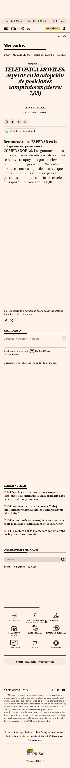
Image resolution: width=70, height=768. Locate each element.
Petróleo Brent (58, 21)
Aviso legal (19, 732)
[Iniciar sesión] (64, 28)
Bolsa (7, 55)
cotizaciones (14, 648)
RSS (49, 736)
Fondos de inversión (43, 55)
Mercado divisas (21, 55)
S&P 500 (31, 21)
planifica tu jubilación (14, 634)
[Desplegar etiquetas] (64, 338)
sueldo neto (56, 620)
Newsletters (57, 736)
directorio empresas (56, 633)
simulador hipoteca (34, 620)
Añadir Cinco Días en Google (23, 131)
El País (61, 36)
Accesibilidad (33, 736)
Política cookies (32, 732)
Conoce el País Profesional (35, 661)
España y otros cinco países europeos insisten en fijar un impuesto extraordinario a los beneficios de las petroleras (34, 496)
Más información (11, 354)
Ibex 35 (9, 21)
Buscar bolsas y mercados (21, 549)
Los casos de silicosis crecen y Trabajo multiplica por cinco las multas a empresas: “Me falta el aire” (34, 510)
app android (56, 648)
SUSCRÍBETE (53, 28)
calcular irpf (14, 620)
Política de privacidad (16, 736)
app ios (35, 648)
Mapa (43, 736)
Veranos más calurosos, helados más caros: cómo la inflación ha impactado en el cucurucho (34, 522)
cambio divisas (35, 633)
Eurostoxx (19, 567)
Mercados (14, 45)
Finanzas (34, 338)
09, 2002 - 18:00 (35, 113)
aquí (55, 362)
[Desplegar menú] (6, 28)
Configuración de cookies (52, 732)
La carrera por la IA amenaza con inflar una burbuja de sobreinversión (34, 532)
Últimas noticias (15, 485)
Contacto (8, 732)
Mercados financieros (15, 338)
